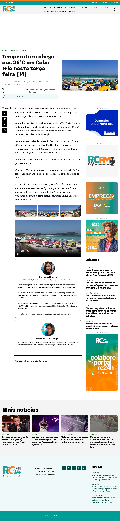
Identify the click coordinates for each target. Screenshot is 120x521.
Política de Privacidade (43, 469)
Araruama (89, 268)
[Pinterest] (4, 124)
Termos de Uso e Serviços (44, 471)
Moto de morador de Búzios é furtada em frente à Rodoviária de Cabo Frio (101, 298)
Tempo (23, 50)
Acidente (89, 306)
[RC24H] (9, 9)
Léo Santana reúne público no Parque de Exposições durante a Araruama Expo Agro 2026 (102, 285)
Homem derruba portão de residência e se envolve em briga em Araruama (102, 326)
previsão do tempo (39, 361)
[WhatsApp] (4, 130)
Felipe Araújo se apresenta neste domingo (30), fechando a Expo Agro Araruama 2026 (101, 272)
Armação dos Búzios (93, 293)
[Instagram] (6, 2)
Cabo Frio (6, 50)
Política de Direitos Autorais (45, 474)
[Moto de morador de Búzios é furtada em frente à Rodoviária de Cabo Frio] (74, 423)
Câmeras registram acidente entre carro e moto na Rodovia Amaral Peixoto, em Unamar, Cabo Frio (103, 442)
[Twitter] (9, 2)
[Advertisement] (60, 31)
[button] (114, 9)
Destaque (15, 50)
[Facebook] (3, 2)
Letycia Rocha (48, 277)
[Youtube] (12, 2)
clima (26, 361)
